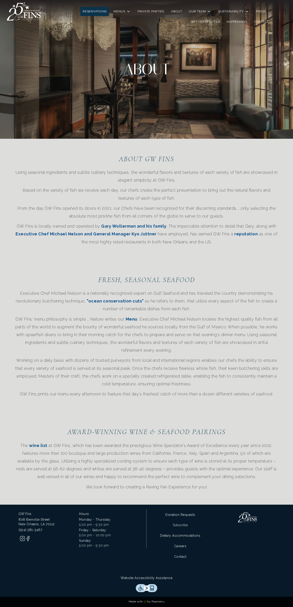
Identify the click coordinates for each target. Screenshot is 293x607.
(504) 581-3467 (30, 530)
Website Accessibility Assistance (146, 578)
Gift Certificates (205, 21)
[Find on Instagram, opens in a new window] (22, 540)
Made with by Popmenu (83, 602)
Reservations (95, 11)
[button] (122, 11)
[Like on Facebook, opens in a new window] (28, 540)
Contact (261, 21)
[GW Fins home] (24, 11)
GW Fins (247, 517)
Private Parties (151, 11)
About (176, 11)
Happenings (237, 21)
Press (261, 11)
